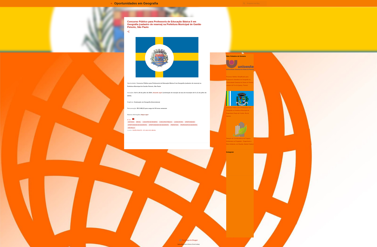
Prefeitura (174, 125)
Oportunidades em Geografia (136, 3)
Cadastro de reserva (150, 122)
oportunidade (190, 122)
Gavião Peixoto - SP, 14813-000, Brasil (144, 130)
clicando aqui (157, 92)
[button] (128, 31)
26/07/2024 (131, 122)
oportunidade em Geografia (137, 125)
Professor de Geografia (189, 125)
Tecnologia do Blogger (190, 240)
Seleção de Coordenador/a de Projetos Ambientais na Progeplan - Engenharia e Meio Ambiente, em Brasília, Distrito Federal (239, 141)
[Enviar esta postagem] (133, 119)
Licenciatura (178, 122)
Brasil (138, 122)
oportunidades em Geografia (159, 125)
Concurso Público (166, 122)
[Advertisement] (167, 163)
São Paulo (131, 128)
